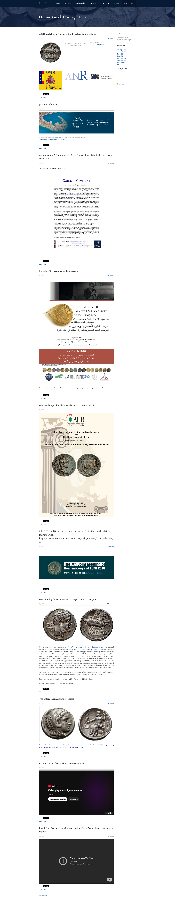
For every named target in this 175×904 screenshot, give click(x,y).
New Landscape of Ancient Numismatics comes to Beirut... (67, 405)
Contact (116, 3)
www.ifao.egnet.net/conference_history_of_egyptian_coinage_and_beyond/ (76, 388)
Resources (68, 3)
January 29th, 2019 (48, 104)
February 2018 (121, 58)
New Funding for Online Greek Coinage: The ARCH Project (67, 599)
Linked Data (105, 3)
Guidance (93, 3)
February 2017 (121, 62)
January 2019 (121, 52)
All (117, 72)
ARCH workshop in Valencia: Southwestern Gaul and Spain (68, 34)
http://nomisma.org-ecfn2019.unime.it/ (53, 140)
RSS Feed (122, 84)
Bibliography (80, 3)
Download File (100, 44)
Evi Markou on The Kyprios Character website (61, 763)
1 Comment (110, 604)
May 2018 (120, 54)
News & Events (129, 3)
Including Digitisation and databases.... (58, 271)
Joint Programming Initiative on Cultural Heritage (86, 647)
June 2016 (120, 65)
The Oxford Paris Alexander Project (56, 698)
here (54, 168)
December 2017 (122, 60)
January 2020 (121, 50)
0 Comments (110, 38)
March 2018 (120, 56)
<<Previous (43, 896)
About (58, 3)
